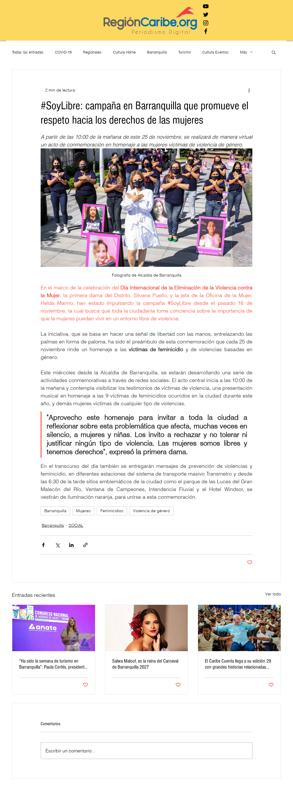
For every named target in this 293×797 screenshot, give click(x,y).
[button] (273, 52)
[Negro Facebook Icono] (205, 31)
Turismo (184, 52)
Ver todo (273, 594)
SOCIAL (76, 525)
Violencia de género (151, 510)
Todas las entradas (27, 52)
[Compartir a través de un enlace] (85, 545)
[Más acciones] (249, 90)
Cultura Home (124, 52)
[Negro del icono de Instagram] (205, 22)
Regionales (92, 52)
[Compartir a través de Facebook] (43, 545)
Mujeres (83, 510)
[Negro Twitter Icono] (205, 14)
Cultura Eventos (215, 52)
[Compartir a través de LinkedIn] (71, 545)
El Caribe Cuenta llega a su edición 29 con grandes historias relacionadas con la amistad (238, 664)
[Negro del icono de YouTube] (205, 6)
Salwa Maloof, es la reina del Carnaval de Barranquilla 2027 (145, 664)
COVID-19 (63, 52)
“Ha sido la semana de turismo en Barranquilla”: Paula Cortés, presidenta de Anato (52, 664)
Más (243, 52)
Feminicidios (111, 510)
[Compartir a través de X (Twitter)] (57, 545)
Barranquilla (157, 52)
